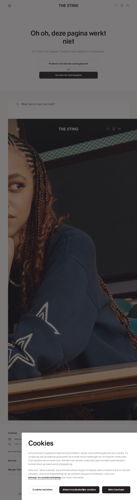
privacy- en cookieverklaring (44, 477)
